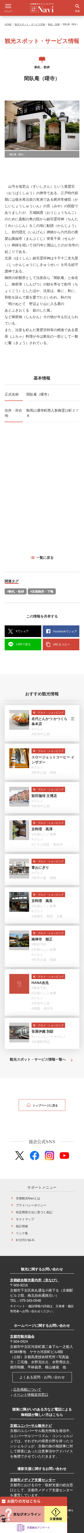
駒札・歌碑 (54, 24)
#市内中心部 (41, 734)
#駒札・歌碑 (15, 591)
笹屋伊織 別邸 (42, 1031)
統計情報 (22, 1226)
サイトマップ (25, 1219)
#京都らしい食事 (44, 834)
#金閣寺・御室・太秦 (47, 916)
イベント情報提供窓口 (30, 1395)
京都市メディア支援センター (33, 1480)
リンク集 (22, 1233)
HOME (8, 24)
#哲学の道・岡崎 (44, 772)
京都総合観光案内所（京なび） (34, 1280)
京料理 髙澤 (42, 829)
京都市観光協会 (22, 1336)
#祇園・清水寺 (42, 1008)
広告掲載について (27, 1389)
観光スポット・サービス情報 (30, 24)
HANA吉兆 (40, 983)
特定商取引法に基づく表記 (34, 1212)
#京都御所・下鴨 (41, 591)
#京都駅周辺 (41, 1042)
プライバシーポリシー (31, 1205)
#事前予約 (39, 944)
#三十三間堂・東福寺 (47, 844)
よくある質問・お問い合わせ (42, 1377)
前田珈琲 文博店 (44, 796)
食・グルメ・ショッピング (48, 712)
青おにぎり (40, 867)
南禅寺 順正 (42, 939)
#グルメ (37, 729)
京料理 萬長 (42, 901)
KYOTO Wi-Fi (25, 1240)
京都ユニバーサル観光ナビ (31, 1426)
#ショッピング (42, 1036)
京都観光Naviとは (28, 1198)
